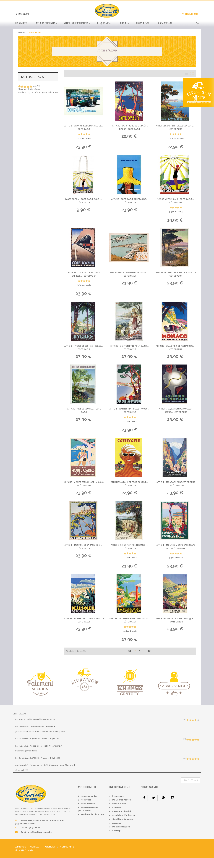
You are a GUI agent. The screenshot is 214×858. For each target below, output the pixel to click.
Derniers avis (19, 714)
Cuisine (123, 23)
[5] (30, 87)
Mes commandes (89, 796)
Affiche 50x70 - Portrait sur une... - (130, 483)
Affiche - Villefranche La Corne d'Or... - (129, 620)
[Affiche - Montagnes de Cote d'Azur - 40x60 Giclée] (175, 457)
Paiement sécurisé (121, 811)
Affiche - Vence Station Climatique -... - (176, 620)
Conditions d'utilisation (124, 815)
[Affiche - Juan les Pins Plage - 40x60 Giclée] (129, 384)
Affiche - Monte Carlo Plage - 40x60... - (84, 483)
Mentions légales (121, 827)
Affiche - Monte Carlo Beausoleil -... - (84, 620)
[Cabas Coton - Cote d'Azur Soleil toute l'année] (84, 174)
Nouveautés (21, 23)
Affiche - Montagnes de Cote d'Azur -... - (176, 483)
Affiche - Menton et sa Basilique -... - (84, 546)
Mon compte (23, 14)
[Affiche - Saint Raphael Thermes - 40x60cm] (129, 520)
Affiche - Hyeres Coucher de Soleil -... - (176, 274)
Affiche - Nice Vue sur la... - (84, 410)
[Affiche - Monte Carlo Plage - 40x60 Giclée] (84, 457)
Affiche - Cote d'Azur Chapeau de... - (130, 200)
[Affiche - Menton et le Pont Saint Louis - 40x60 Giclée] (129, 321)
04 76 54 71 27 (33, 828)
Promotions (118, 796)
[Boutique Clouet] (106, 10)
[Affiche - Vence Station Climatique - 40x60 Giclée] (175, 593)
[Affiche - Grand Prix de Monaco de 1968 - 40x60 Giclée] (84, 101)
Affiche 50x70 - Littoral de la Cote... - (176, 127)
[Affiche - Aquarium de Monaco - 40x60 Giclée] (175, 384)
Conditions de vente (122, 819)
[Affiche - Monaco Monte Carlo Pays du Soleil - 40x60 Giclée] (175, 520)
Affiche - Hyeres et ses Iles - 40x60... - (84, 347)
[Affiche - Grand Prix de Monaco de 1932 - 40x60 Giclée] (175, 321)
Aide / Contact (165, 23)
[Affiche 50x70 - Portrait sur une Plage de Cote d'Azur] (129, 457)
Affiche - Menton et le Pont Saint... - (130, 347)
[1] (19, 87)
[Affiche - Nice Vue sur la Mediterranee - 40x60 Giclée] (84, 384)
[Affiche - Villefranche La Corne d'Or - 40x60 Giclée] (129, 593)
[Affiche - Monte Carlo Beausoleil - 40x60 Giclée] (84, 593)
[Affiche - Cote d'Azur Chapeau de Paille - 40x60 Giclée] (129, 174)
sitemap (116, 831)
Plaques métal (104, 23)
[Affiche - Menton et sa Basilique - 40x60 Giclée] (84, 520)
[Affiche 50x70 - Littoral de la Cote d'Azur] (175, 101)
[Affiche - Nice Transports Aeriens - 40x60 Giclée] (129, 247)
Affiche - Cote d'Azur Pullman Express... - (84, 274)
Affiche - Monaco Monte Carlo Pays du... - (176, 546)
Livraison (116, 808)
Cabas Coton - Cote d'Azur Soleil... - (84, 200)
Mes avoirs (86, 800)
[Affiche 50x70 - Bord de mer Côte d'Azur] (129, 101)
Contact (35, 847)
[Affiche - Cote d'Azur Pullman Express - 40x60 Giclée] (84, 247)
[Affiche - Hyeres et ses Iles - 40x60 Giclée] (84, 321)
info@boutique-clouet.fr (40, 832)
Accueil (21, 32)
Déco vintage (142, 23)
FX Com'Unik (27, 850)
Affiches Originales (45, 23)
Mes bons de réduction (92, 814)
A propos (116, 823)
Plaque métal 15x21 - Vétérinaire (44, 746)
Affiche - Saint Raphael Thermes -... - (130, 546)
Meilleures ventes (121, 800)
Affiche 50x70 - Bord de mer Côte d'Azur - (130, 127)
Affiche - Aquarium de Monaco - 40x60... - (176, 410)
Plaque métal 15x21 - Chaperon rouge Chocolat (51, 765)
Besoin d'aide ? (120, 804)
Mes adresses (88, 804)
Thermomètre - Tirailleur (41, 726)
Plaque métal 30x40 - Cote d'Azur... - (176, 200)
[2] (22, 87)
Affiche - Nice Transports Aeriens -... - (130, 274)
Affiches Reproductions (76, 23)
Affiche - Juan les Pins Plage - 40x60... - (130, 410)
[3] (25, 87)
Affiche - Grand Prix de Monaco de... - (84, 127)
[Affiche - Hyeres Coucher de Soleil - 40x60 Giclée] (175, 247)
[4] (27, 87)
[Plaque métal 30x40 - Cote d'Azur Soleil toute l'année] (175, 174)
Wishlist (50, 847)
